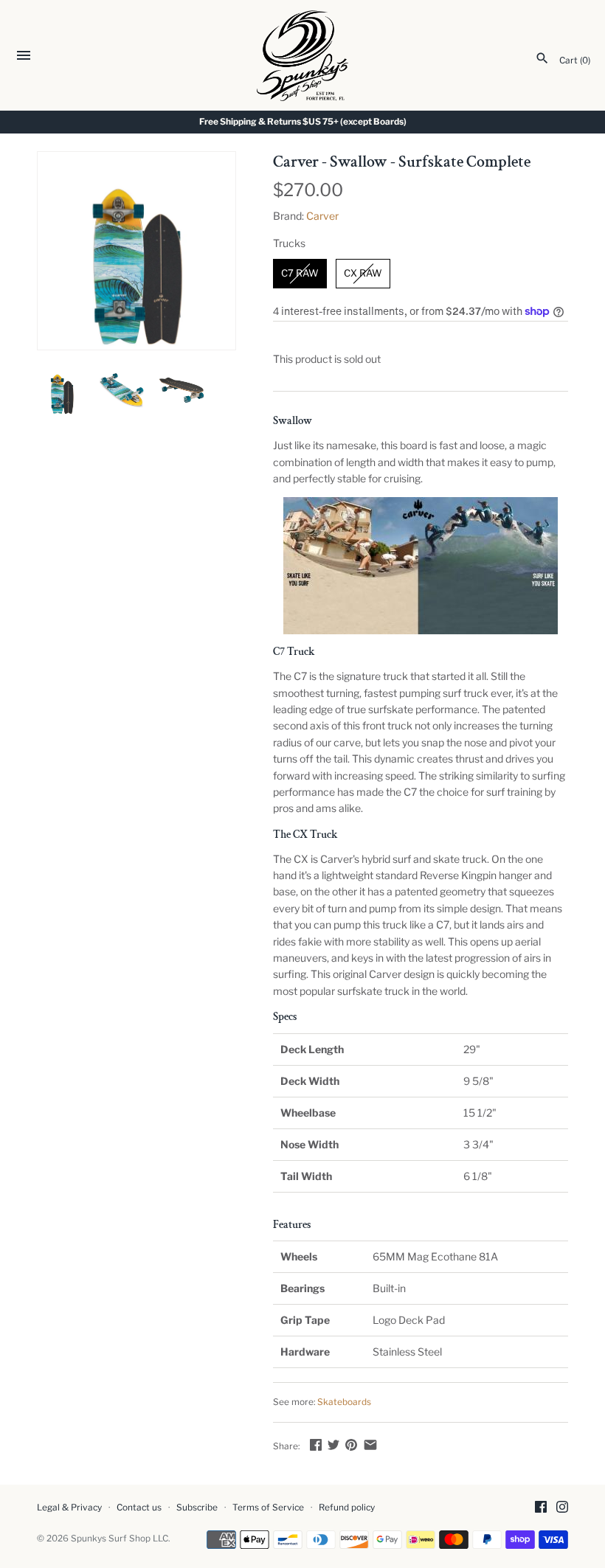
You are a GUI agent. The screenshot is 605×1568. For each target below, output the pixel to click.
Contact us (139, 1507)
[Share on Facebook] (316, 1444)
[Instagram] (562, 1508)
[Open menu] (23, 57)
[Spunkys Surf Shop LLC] (303, 55)
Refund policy (347, 1507)
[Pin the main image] (351, 1444)
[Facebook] (541, 1508)
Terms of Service (268, 1507)
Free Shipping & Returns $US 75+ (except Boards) (303, 122)
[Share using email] (370, 1444)
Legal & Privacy (69, 1507)
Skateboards (344, 1402)
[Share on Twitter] (333, 1444)
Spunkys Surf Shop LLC (119, 1538)
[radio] (300, 273)
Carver (322, 215)
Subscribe (197, 1507)
